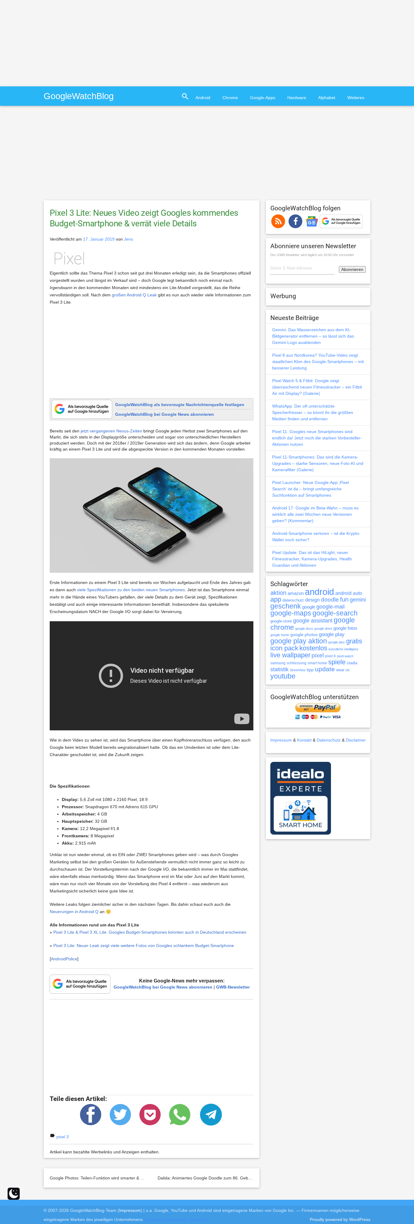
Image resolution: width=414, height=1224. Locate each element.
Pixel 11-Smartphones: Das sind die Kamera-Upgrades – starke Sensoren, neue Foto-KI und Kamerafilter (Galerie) (317, 463)
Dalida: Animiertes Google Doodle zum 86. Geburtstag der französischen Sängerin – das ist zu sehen (255, 1178)
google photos (304, 634)
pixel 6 (330, 656)
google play (332, 634)
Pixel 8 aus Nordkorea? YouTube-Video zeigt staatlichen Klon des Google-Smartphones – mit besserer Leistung (318, 361)
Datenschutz (329, 740)
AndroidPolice (64, 958)
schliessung (296, 663)
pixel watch (345, 656)
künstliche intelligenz (344, 649)
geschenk (285, 606)
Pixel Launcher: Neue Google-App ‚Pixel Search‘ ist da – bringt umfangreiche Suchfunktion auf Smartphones (310, 489)
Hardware (296, 97)
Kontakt (304, 740)
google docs (304, 628)
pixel (318, 655)
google (308, 607)
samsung (277, 663)
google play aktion (298, 641)
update (325, 668)
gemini (358, 600)
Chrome (230, 97)
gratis (354, 641)
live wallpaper (290, 655)
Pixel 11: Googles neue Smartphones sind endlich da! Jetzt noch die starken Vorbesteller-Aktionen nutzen (317, 438)
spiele (337, 662)
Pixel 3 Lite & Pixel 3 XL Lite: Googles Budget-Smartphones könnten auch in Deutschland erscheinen (149, 932)
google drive (323, 628)
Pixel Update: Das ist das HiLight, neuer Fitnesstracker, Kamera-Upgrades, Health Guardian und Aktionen (312, 559)
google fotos (345, 628)
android (319, 592)
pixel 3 (62, 1136)
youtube (282, 676)
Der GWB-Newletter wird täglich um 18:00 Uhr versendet (312, 255)
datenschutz (293, 600)
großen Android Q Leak (134, 294)
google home (279, 635)
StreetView (297, 670)
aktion (278, 592)
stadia (352, 663)
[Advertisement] (51, 42)
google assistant (312, 621)
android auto (348, 593)
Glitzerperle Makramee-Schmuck (175, 1219)
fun (344, 599)
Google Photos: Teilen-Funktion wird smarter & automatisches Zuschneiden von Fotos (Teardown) (144, 1178)
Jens (128, 239)
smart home (317, 663)
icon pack (284, 648)
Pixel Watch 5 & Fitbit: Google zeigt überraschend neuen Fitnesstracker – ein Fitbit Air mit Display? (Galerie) (317, 387)
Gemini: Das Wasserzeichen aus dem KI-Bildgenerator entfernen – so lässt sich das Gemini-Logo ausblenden (313, 336)
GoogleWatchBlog (79, 96)
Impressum (281, 740)
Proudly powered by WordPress (340, 1219)
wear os (343, 670)
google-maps (290, 613)
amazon (296, 593)
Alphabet (326, 97)
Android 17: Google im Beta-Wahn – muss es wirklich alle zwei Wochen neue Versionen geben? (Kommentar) (315, 514)
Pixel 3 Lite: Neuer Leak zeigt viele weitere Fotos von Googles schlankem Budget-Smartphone (143, 945)
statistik (279, 669)
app (275, 599)
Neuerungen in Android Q (74, 911)
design (312, 599)
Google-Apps (262, 97)
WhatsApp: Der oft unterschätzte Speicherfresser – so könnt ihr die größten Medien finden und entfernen (312, 412)
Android (202, 97)
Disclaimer (356, 740)
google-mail (330, 607)
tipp (310, 669)
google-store (281, 621)
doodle (330, 599)
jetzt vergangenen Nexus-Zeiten (111, 431)
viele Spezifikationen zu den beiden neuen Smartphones (131, 589)
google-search (335, 613)
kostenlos (313, 648)
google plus (336, 642)
